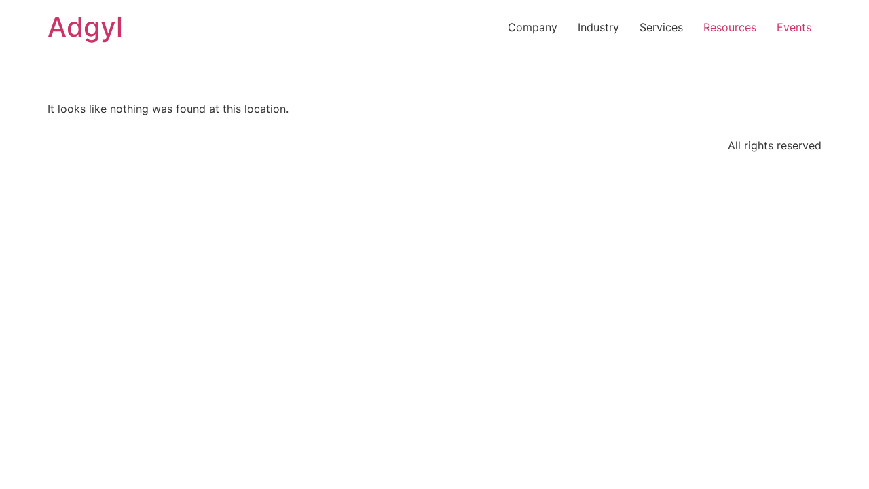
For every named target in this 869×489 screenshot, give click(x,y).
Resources (729, 27)
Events (794, 27)
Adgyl (85, 26)
